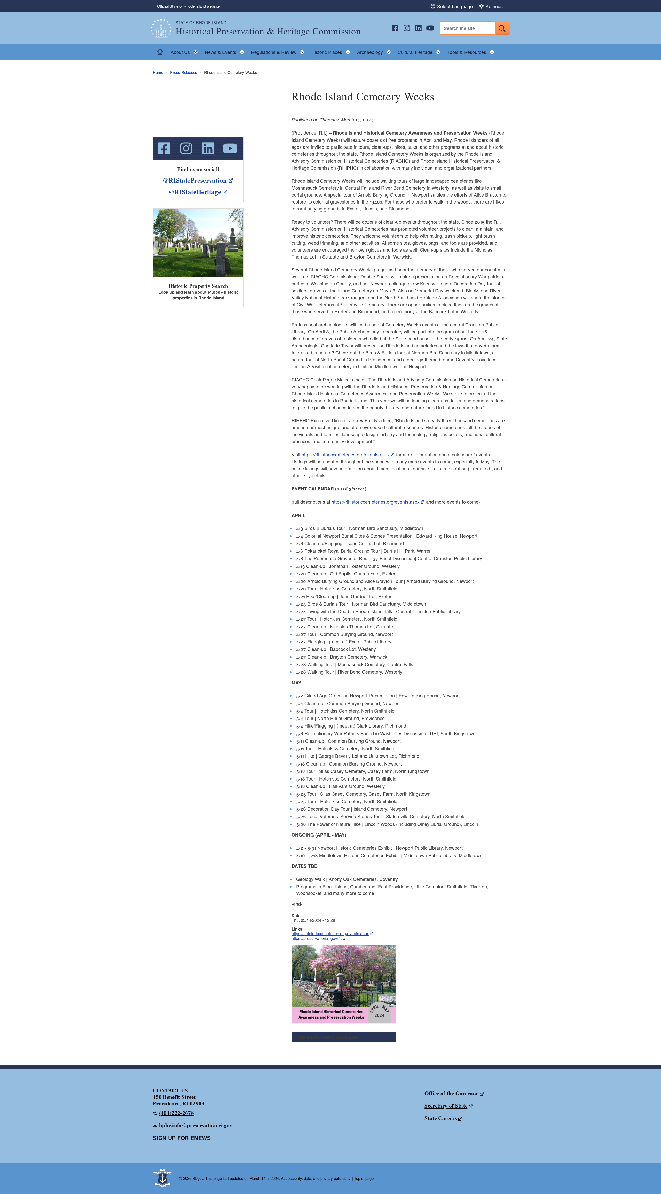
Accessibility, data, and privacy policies (314, 1178)
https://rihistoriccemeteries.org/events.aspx (330, 934)
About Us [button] (186, 50)
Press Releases (183, 72)
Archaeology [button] (375, 50)
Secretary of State (445, 1106)
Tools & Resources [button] (472, 50)
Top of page (364, 1178)
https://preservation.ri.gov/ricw (319, 938)
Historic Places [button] (332, 50)
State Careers (440, 1118)
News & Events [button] (226, 50)
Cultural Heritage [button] (420, 50)
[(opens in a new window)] (395, 28)
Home (158, 72)
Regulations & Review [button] (279, 50)
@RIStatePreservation (195, 180)
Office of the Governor (451, 1093)
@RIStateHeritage (194, 192)
